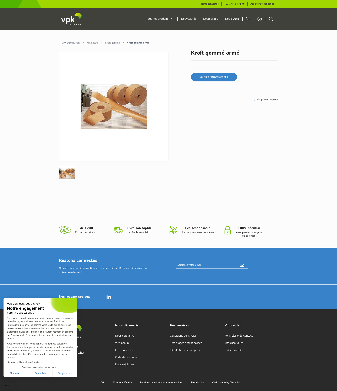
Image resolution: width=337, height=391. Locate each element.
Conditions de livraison (184, 335)
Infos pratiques (234, 343)
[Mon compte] (259, 19)
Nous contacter (210, 4)
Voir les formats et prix (214, 77)
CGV (103, 382)
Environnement (125, 350)
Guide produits (234, 350)
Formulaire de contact (239, 335)
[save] (242, 265)
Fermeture (92, 43)
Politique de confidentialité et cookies (161, 382)
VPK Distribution (71, 43)
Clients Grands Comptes (185, 350)
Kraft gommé (112, 43)
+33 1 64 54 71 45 (234, 4)
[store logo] (71, 19)
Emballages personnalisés (186, 343)
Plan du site (197, 382)
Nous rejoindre (124, 364)
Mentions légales (122, 382)
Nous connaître (124, 335)
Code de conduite (126, 357)
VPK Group (122, 343)
